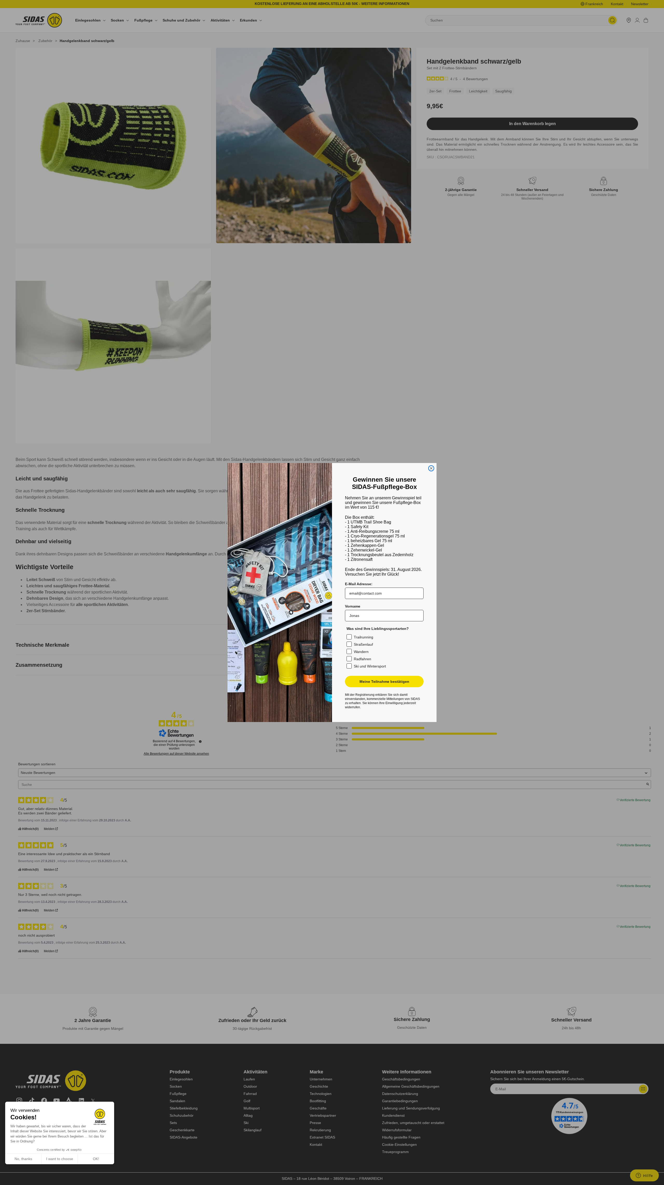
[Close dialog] (431, 468)
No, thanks (23, 1159)
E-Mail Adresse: (358, 584)
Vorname (352, 606)
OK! (96, 1159)
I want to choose (59, 1159)
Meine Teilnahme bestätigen (384, 681)
